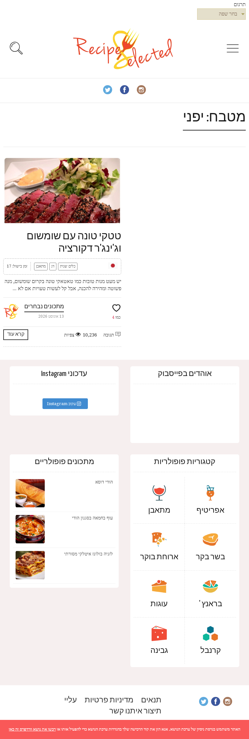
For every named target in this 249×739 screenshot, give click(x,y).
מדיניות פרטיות (109, 700)
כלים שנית (68, 266)
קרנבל (210, 650)
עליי (70, 700)
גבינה (159, 650)
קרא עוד (15, 334)
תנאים (151, 700)
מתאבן (41, 266)
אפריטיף (210, 510)
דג (52, 266)
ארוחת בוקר (159, 557)
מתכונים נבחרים (44, 307)
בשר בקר (210, 557)
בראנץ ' (210, 604)
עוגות (159, 604)
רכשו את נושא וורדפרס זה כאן (32, 729)
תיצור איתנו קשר (135, 711)
